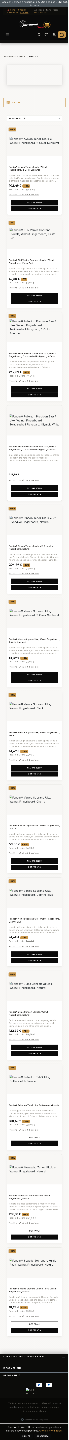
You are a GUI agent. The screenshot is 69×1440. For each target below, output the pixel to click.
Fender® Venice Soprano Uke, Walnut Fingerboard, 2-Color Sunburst (34, 640)
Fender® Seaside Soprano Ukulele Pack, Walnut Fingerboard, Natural (32, 1290)
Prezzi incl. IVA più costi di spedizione (24, 195)
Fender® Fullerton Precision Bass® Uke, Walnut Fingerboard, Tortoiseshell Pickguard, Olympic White (32, 448)
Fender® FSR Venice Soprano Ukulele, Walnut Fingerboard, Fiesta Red (31, 261)
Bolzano (24, 13)
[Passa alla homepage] (34, 24)
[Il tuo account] (54, 34)
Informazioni (12, 1368)
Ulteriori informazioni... (51, 1430)
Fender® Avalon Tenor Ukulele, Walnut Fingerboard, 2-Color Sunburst (28, 168)
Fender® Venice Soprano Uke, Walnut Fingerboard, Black (34, 733)
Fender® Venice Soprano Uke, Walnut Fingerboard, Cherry (34, 827)
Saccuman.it (11, 1375)
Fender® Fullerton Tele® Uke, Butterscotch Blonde (34, 1105)
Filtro (16, 102)
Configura (43, 1436)
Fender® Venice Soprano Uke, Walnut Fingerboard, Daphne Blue (34, 920)
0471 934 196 (41, 13)
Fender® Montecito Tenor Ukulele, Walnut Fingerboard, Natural (29, 1197)
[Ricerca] (39, 34)
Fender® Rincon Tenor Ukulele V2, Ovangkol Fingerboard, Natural (31, 547)
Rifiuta (26, 1436)
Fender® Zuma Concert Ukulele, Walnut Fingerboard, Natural (28, 1013)
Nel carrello (34, 202)
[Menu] (7, 34)
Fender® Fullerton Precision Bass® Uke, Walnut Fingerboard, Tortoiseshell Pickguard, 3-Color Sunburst (32, 355)
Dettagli (34, 1138)
